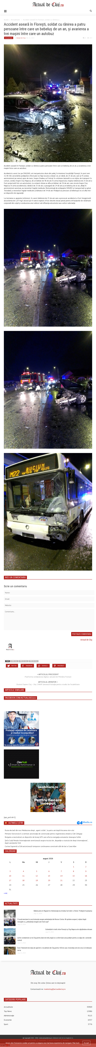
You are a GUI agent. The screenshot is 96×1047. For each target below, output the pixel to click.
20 (49, 880)
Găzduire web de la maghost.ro (63, 1038)
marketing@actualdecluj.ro (55, 989)
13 (49, 876)
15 (74, 876)
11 (23, 876)
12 (37, 876)
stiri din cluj (33, 661)
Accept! (86, 1043)
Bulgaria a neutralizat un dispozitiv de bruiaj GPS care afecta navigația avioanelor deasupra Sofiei (43, 837)
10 (10, 876)
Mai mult (75, 1043)
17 (10, 880)
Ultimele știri (15, 822)
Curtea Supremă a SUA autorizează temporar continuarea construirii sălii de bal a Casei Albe (40, 846)
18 (23, 880)
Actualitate (15, 19)
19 (37, 880)
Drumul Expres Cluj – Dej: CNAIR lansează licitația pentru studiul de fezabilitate (48, 684)
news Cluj (14, 661)
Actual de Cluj (21, 38)
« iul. (5, 893)
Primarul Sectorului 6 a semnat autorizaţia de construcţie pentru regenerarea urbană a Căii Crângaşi (43, 833)
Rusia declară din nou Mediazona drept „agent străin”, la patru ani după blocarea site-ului (39, 830)
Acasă (6, 19)
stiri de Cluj (23, 661)
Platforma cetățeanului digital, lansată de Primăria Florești (48, 677)
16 (86, 876)
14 (61, 876)
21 (61, 880)
